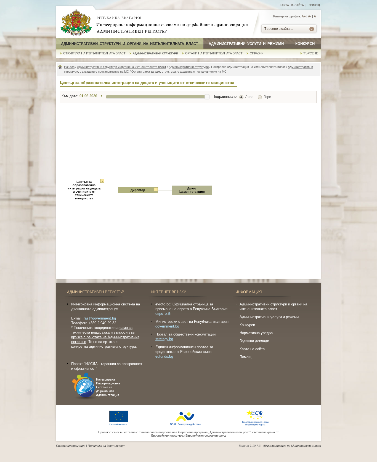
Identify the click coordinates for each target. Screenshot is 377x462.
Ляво (249, 97)
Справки (257, 53)
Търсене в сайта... (278, 29)
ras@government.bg (100, 318)
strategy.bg (164, 339)
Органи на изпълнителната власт (214, 53)
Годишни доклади (254, 341)
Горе (267, 97)
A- (309, 16)
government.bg (167, 326)
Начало (69, 66)
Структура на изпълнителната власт (94, 53)
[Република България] (76, 22)
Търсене (310, 53)
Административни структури (155, 53)
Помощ (314, 5)
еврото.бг (163, 313)
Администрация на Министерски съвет (292, 445)
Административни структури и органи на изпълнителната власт (129, 44)
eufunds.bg (164, 356)
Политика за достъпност (106, 445)
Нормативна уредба (256, 333)
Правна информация (70, 445)
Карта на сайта (292, 5)
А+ (304, 16)
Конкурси (305, 44)
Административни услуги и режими (246, 44)
